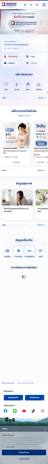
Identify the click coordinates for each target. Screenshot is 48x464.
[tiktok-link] (33, 411)
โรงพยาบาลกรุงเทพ (8, 383)
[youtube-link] (24, 411)
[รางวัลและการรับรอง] (24, 276)
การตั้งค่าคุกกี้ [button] (24, 459)
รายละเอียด (16, 162)
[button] (25, 5)
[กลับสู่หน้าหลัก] (9, 4)
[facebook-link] (5, 411)
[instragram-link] (42, 411)
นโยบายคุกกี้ (10, 447)
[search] (31, 5)
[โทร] (25, 5)
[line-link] (15, 411)
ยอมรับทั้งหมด (24, 452)
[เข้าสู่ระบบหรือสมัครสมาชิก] (37, 5)
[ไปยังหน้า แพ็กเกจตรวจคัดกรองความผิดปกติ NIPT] (16, 135)
